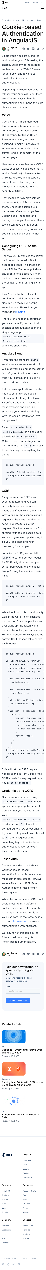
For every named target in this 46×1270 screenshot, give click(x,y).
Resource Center (30, 1191)
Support (27, 2)
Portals (5, 1212)
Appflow (5, 1195)
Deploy (26, 1173)
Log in (42, 2)
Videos (26, 1212)
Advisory (26, 1234)
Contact (35, 2)
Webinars (27, 1204)
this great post (19, 921)
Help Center (28, 1226)
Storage (5, 1208)
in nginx (20, 311)
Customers (6, 1230)
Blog (4, 8)
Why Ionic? (27, 1177)
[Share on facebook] (23, 48)
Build (25, 1165)
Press (4, 1238)
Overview (27, 1160)
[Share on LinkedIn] (33, 48)
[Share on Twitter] (28, 49)
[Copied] (42, 48)
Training (26, 1238)
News (25, 1208)
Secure (26, 1169)
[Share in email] (38, 49)
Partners (26, 1230)
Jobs (4, 1234)
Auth (4, 1204)
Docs (25, 1195)
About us (5, 1226)
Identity (5, 1199)
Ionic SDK (6, 1191)
